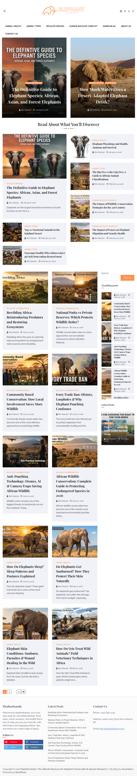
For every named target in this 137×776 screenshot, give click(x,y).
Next (23, 692)
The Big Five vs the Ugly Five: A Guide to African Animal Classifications (109, 175)
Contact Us (11, 34)
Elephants (110, 83)
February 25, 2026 (116, 212)
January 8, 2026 (42, 110)
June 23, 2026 (119, 309)
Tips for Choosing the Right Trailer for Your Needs (116, 430)
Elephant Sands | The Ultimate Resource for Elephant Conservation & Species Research (63, 769)
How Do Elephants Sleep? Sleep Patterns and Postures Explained (25, 571)
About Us (126, 26)
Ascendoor (127, 769)
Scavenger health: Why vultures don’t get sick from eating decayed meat (44, 254)
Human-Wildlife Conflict (83, 26)
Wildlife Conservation (18, 308)
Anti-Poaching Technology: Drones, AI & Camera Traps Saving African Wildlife (123, 342)
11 (19, 691)
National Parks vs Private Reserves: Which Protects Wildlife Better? (74, 317)
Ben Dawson (26, 110)
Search (104, 273)
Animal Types (33, 26)
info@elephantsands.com (112, 728)
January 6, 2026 (110, 110)
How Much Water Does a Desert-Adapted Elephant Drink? (102, 95)
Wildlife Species (55, 26)
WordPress (20, 772)
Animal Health (13, 26)
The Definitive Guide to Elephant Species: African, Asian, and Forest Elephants (34, 95)
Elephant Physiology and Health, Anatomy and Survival (110, 145)
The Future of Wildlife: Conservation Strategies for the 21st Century (112, 205)
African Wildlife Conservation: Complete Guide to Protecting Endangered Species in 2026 (74, 486)
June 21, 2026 (119, 355)
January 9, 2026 (115, 152)
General (109, 423)
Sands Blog (109, 26)
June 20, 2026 (119, 382)
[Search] (5, 11)
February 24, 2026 (116, 184)
